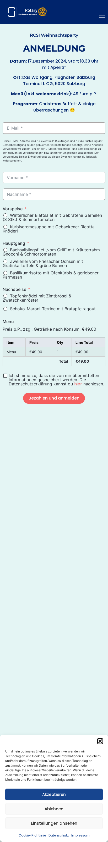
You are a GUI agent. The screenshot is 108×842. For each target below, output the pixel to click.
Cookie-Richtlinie (32, 835)
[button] (100, 741)
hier (78, 384)
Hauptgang (14, 243)
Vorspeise (13, 208)
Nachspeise (14, 289)
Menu (8, 321)
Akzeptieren (54, 794)
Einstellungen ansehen (54, 823)
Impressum (80, 835)
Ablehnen (54, 809)
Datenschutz (58, 835)
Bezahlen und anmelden (54, 398)
